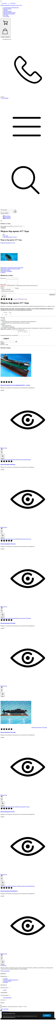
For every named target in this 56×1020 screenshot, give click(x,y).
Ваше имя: (3, 278)
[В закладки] (2, 296)
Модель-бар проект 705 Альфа (8, 732)
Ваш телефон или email (6, 226)
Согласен (47, 1015)
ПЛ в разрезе (6, 16)
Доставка (5, 978)
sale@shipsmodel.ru (5, 1011)
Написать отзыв (23, 299)
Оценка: (2, 286)
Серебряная (11, 326)
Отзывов (3, 272)
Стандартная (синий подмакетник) (28, 321)
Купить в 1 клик (4, 344)
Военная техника (7, 8)
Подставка (3, 320)
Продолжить (52, 294)
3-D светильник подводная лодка (11, 7)
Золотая (9, 325)
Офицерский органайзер (9, 13)
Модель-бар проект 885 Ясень (8, 464)
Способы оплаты (7, 981)
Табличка (3, 324)
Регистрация (7, 216)
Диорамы (5, 10)
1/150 (3, 319)
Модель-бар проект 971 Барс (8, 811)
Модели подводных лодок (9, 12)
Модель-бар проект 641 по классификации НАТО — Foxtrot (15, 385)
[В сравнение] (5, 296)
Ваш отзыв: (3, 284)
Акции (4, 990)
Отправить (3, 227)
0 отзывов (15, 299)
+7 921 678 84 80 (4, 1009)
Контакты (5, 982)
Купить (2, 343)
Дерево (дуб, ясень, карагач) (23, 323)
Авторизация (7, 217)
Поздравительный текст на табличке (9, 335)
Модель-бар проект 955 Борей (8, 623)
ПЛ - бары (5, 15)
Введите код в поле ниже (7, 291)
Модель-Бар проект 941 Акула (8, 543)
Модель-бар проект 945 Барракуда (9, 891)
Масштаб (3, 317)
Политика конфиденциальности (10, 979)
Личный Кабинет (7, 997)
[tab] (28, 272)
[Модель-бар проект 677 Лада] (8, 242)
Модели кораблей (7, 11)
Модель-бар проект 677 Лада (10, 237)
